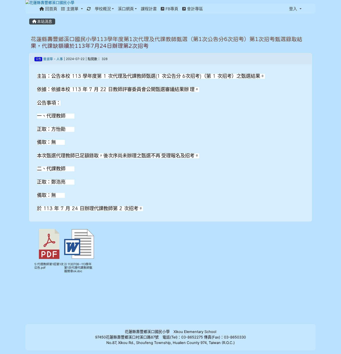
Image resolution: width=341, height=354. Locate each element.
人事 (59, 59)
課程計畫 (149, 8)
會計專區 (194, 8)
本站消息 (44, 21)
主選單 (72, 8)
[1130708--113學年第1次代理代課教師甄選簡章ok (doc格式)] (79, 244)
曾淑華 (48, 59)
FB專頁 (171, 8)
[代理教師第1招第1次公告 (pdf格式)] (49, 244)
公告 (38, 59)
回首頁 (50, 8)
